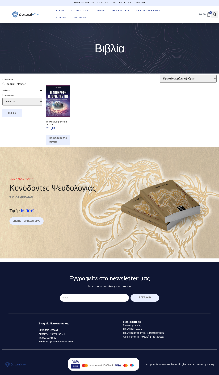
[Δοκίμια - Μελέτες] (3, 84)
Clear (12, 113)
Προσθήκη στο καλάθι (58, 140)
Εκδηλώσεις (121, 11)
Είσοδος (62, 18)
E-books (100, 11)
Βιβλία (60, 11)
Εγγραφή (80, 18)
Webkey (210, 364)
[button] (214, 14)
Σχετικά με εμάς (148, 11)
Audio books (79, 11)
